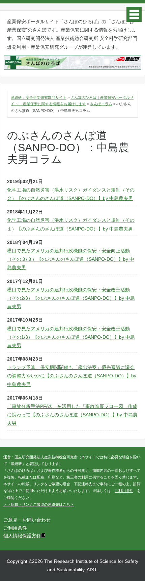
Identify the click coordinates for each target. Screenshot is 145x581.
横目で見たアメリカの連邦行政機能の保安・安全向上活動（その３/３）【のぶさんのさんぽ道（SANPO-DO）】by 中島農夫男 (70, 259)
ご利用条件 (124, 491)
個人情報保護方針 (22, 535)
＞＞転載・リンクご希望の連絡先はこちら (38, 504)
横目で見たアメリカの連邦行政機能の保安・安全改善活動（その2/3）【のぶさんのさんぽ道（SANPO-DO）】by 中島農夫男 (71, 298)
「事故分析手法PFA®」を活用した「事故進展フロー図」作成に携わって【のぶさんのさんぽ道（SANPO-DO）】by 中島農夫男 (72, 415)
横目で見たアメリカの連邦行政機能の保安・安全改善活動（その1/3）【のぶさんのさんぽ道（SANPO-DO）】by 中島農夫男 (71, 337)
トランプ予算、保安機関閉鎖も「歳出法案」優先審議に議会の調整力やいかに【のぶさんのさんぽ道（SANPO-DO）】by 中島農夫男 (71, 376)
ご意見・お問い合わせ (27, 520)
